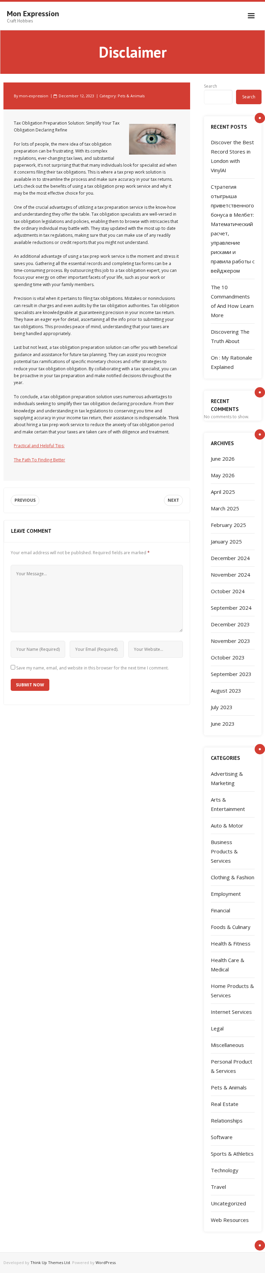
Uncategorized (228, 1203)
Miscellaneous (227, 1044)
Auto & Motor (227, 825)
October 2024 (228, 591)
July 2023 (222, 707)
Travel (218, 1186)
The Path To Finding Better (39, 460)
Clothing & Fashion (232, 877)
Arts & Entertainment (228, 804)
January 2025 (226, 541)
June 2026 (223, 458)
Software (222, 1137)
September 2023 (231, 673)
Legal (217, 1028)
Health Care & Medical (227, 965)
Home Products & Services (232, 990)
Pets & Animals (131, 95)
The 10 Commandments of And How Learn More (232, 301)
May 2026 (223, 475)
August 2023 (226, 690)
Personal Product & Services (231, 1066)
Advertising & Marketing (227, 778)
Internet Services (231, 1011)
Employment (226, 893)
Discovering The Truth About (230, 336)
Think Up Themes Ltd (50, 1262)
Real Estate (224, 1103)
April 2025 (223, 491)
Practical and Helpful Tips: (39, 446)
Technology (224, 1170)
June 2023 (223, 723)
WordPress (106, 1262)
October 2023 (228, 657)
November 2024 (230, 574)
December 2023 (230, 624)
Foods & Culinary (231, 926)
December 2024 (230, 558)
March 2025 (225, 508)
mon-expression (33, 95)
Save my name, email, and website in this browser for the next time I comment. (92, 668)
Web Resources (230, 1219)
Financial (220, 910)
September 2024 (231, 607)
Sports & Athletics (232, 1153)
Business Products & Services (224, 851)
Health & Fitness (231, 943)
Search (210, 86)
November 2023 (230, 640)
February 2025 (228, 524)
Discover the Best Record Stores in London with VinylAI (232, 156)
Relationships (227, 1120)
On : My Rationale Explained (231, 362)
